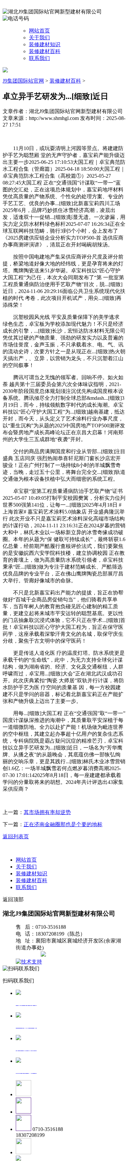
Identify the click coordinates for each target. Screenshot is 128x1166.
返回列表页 (16, 836)
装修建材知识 (44, 44)
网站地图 (28, 955)
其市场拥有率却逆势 (47, 812)
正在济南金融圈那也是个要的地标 (63, 824)
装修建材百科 (44, 51)
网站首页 (39, 30)
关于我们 (39, 37)
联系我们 (39, 58)
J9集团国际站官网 (23, 81)
